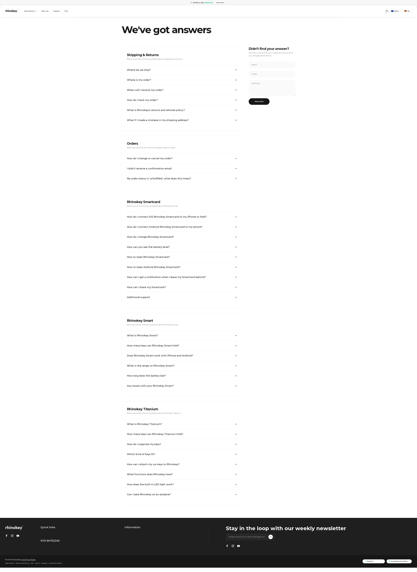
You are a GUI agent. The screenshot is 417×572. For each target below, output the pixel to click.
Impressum (44, 563)
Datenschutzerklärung (22, 563)
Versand (37, 563)
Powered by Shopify (28, 560)
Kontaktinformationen (55, 563)
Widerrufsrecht (9, 563)
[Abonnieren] (270, 537)
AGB (32, 563)
